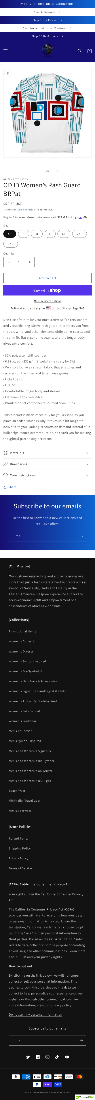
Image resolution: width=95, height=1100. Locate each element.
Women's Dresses (21, 651)
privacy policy (60, 1005)
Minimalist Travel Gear (24, 801)
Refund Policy (18, 838)
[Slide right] (57, 171)
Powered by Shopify (60, 1092)
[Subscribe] (81, 536)
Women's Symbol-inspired (27, 661)
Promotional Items (22, 631)
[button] (5, 51)
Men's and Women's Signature (30, 751)
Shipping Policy (20, 848)
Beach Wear (17, 791)
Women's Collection (23, 641)
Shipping (22, 209)
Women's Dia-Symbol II (25, 671)
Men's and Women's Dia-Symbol (31, 761)
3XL (10, 244)
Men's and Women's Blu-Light (30, 781)
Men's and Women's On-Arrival (30, 771)
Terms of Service (20, 868)
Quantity (8, 253)
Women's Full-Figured (24, 711)
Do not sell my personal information (35, 1014)
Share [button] (12, 487)
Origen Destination (41, 1092)
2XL (79, 234)
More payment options (47, 301)
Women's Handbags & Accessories (33, 681)
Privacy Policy (18, 858)
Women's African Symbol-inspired (33, 701)
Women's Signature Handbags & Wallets (37, 691)
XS (9, 234)
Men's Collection (21, 731)
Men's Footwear (20, 811)
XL (64, 234)
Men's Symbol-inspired (25, 741)
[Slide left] (38, 171)
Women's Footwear (22, 721)
